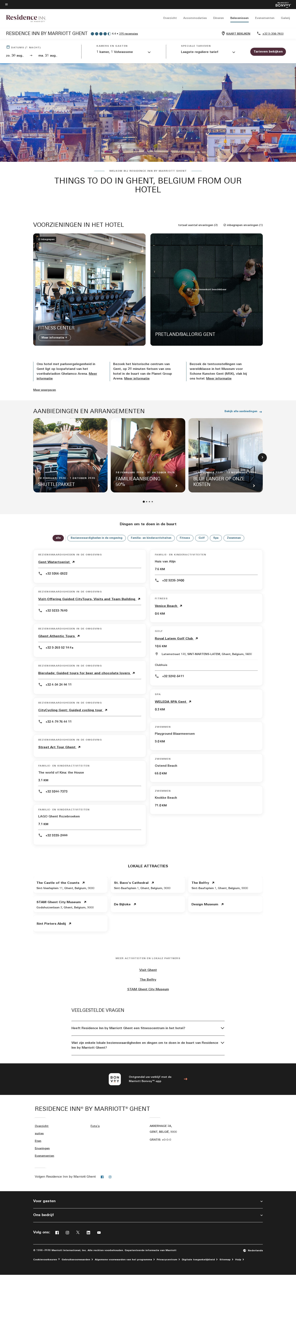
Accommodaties (195, 18)
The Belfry (148, 979)
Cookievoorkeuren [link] (45, 1260)
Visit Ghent (148, 970)
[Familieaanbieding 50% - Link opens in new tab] (148, 455)
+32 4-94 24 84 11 (59, 684)
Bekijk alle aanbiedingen (241, 411)
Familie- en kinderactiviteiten (151, 538)
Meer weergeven (44, 390)
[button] (123, 52)
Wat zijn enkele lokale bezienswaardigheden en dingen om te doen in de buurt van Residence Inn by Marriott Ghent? (144, 1045)
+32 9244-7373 (56, 791)
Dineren (218, 18)
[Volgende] (262, 457)
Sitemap (225, 1260)
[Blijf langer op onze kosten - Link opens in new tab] (225, 455)
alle (58, 538)
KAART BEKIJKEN (238, 33)
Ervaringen (42, 1148)
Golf (202, 538)
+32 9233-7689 (56, 610)
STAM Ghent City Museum (148, 989)
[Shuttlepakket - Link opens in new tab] (70, 455)
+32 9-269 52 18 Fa (59, 647)
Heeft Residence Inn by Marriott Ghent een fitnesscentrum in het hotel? (128, 1028)
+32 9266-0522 (56, 573)
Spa (215, 538)
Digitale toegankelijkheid (198, 1260)
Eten (38, 1141)
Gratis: (160, 1139)
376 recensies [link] (128, 33)
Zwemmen (234, 538)
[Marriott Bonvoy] (281, 4)
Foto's (95, 1126)
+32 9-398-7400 (273, 33)
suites (39, 1133)
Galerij (285, 18)
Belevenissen (239, 18)
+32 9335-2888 (56, 835)
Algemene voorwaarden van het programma (123, 1260)
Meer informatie (53, 337)
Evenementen (264, 18)
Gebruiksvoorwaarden (76, 1260)
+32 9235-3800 (173, 580)
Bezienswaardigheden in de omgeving (96, 538)
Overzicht (170, 18)
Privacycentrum (167, 1260)
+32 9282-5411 (173, 676)
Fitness (185, 538)
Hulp (238, 1260)
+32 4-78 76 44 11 (59, 721)
